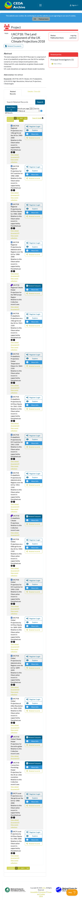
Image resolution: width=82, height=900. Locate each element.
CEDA (41, 896)
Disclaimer (42, 892)
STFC (44, 888)
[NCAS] (15, 890)
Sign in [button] (74, 5)
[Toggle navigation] (40, 5)
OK (35, 19)
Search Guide (37, 118)
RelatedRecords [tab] (13, 92)
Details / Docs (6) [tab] (34, 91)
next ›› (21, 119)
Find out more (43, 19)
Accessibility (34, 892)
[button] (13, 46)
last (25, 118)
